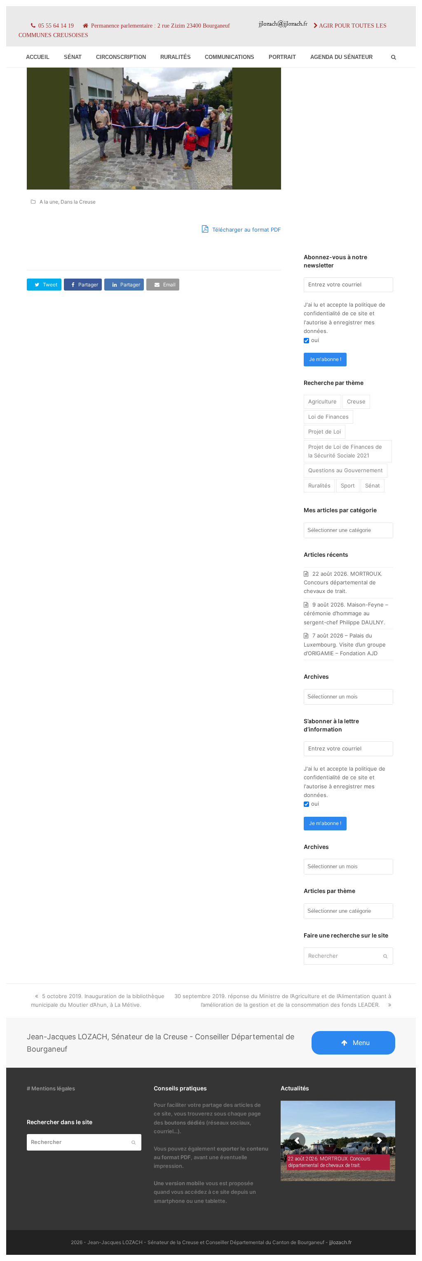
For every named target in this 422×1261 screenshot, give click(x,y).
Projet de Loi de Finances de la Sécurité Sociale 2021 (345, 451)
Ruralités (319, 485)
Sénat (372, 485)
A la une (49, 202)
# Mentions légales (51, 1088)
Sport (348, 485)
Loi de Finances (328, 416)
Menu (361, 1042)
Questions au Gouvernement (345, 470)
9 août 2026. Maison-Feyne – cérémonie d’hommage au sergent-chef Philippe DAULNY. (346, 613)
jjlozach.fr (340, 1242)
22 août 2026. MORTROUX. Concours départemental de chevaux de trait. (343, 582)
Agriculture (322, 401)
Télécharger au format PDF (246, 229)
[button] (44, 285)
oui (315, 340)
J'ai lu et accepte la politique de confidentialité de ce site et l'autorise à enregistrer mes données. (344, 317)
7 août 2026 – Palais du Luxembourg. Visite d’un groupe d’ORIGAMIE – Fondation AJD (345, 644)
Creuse (356, 401)
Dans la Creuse (78, 202)
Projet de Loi (324, 431)
